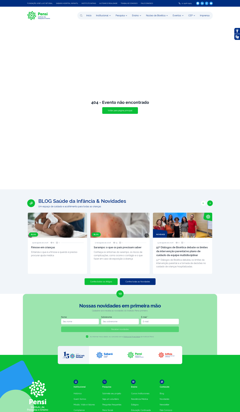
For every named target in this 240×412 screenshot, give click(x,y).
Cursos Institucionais (140, 393)
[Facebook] (207, 3)
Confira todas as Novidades (137, 282)
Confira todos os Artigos (101, 282)
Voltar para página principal (120, 110)
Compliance (79, 410)
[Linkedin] (202, 3)
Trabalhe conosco (129, 3)
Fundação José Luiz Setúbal (40, 3)
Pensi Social (107, 410)
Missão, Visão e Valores (84, 405)
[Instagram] (197, 3)
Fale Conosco (166, 410)
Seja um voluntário (110, 399)
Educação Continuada (141, 410)
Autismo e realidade (108, 3)
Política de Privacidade (131, 337)
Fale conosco (147, 3)
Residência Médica (139, 399)
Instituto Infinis (89, 3)
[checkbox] (87, 336)
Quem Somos (80, 399)
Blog (162, 393)
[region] (120, 236)
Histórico (78, 393)
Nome (64, 317)
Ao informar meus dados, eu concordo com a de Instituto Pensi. (122, 337)
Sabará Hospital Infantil (67, 3)
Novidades (164, 399)
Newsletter (164, 405)
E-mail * (144, 317)
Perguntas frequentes (111, 405)
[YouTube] (211, 3)
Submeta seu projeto (111, 393)
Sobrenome (106, 317)
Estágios (135, 405)
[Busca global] (81, 15)
